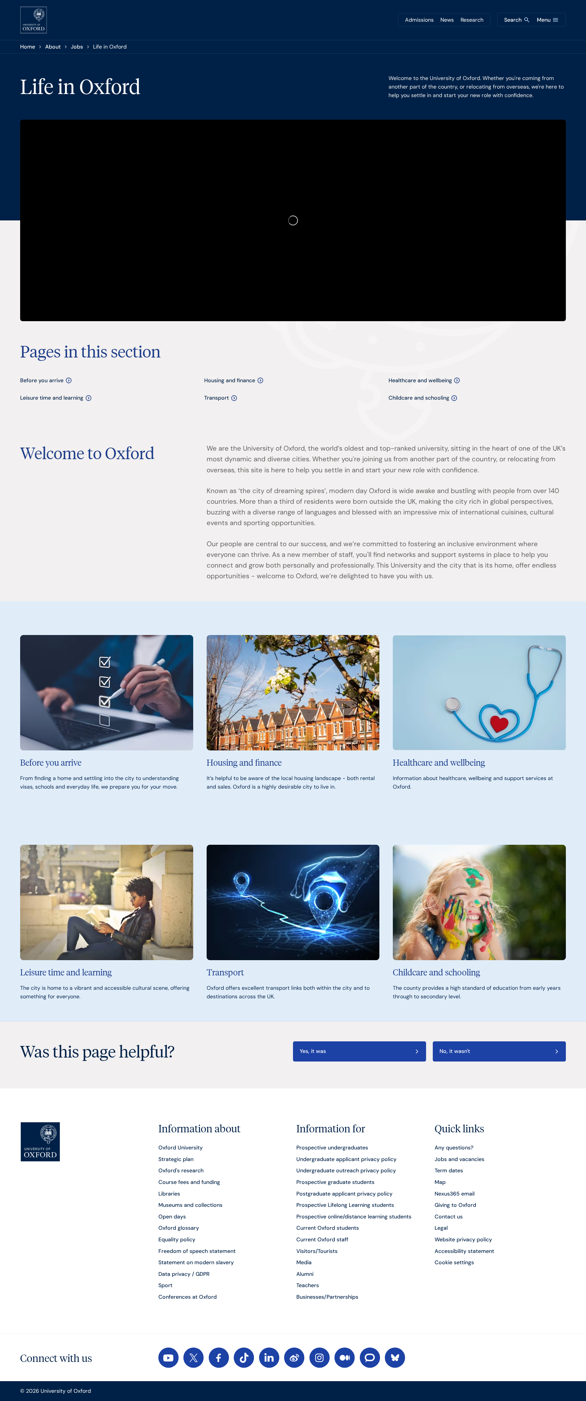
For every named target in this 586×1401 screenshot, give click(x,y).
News (447, 19)
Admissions (419, 19)
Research (472, 19)
